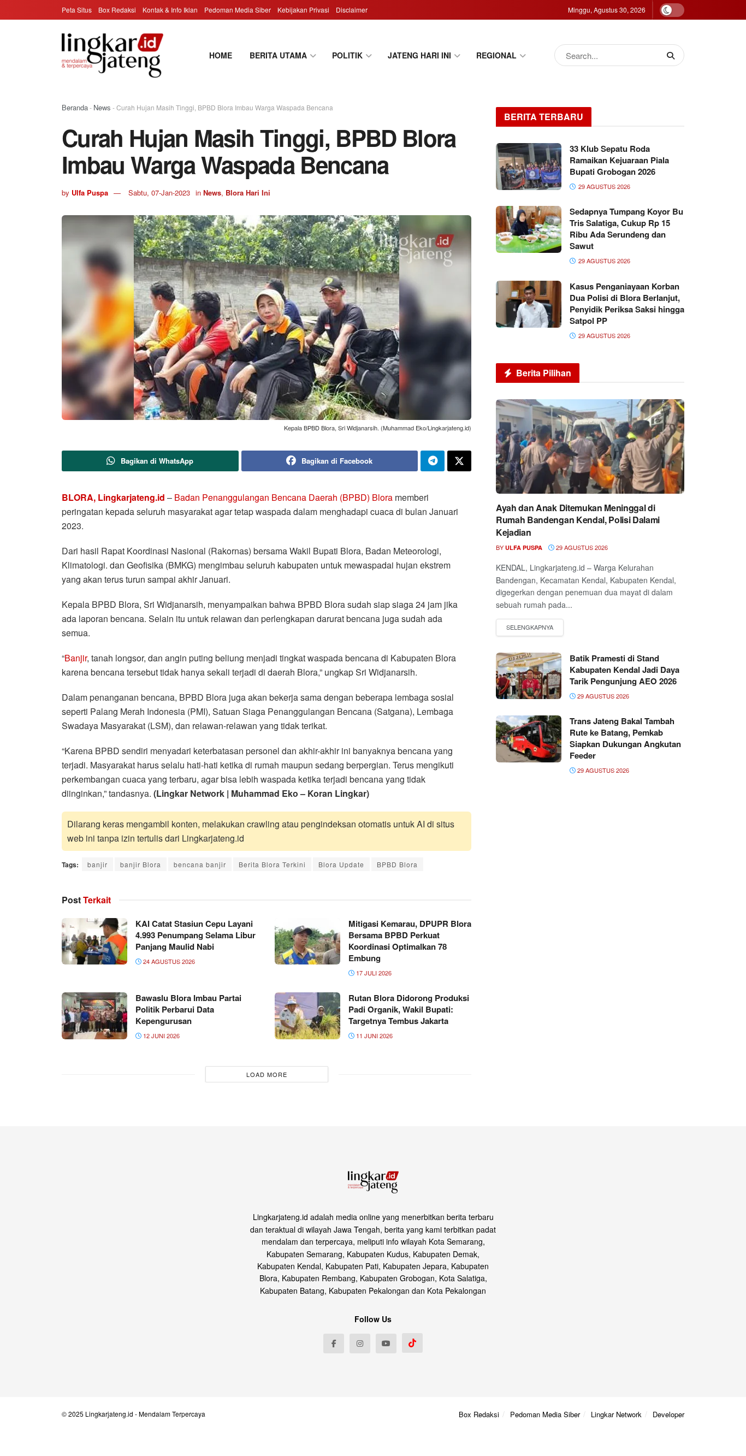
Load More (266, 1074)
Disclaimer (352, 9)
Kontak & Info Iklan (170, 9)
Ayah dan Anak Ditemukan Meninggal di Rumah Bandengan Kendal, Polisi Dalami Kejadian (578, 519)
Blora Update (341, 864)
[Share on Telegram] (433, 461)
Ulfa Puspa (90, 192)
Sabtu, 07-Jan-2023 (159, 192)
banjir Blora (140, 864)
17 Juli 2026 (373, 972)
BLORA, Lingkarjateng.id (113, 497)
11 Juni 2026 (373, 1035)
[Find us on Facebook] (333, 1343)
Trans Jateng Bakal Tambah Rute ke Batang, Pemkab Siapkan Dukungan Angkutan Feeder (625, 738)
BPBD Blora (397, 864)
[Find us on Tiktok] (412, 1343)
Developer (668, 1414)
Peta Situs (77, 9)
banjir (97, 864)
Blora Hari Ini (248, 192)
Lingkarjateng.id (109, 1413)
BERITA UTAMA (278, 55)
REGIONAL (496, 55)
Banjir (75, 658)
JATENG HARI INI (419, 55)
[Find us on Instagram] (360, 1343)
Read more (530, 627)
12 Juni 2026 (160, 1035)
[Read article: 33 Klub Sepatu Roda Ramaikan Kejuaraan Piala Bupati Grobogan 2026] (528, 166)
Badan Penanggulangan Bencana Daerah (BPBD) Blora (283, 497)
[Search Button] (672, 55)
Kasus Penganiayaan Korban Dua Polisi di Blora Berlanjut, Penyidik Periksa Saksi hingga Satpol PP (627, 303)
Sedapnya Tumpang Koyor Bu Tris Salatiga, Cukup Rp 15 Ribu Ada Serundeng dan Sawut (626, 228)
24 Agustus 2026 (168, 961)
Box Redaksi (117, 9)
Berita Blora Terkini (272, 864)
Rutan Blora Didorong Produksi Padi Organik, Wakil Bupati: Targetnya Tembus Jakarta (408, 1009)
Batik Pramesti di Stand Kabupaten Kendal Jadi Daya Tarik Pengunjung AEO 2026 (624, 669)
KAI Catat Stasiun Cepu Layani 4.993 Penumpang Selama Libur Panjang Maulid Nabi (195, 935)
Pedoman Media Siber (237, 9)
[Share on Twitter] (459, 461)
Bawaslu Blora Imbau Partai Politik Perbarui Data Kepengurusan (188, 1009)
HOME (220, 55)
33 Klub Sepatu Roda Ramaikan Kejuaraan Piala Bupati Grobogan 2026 (619, 160)
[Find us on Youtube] (386, 1343)
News (102, 107)
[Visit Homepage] (112, 55)
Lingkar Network (616, 1414)
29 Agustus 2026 (581, 547)
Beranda (75, 107)
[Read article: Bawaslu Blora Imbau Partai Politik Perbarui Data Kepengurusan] (94, 1015)
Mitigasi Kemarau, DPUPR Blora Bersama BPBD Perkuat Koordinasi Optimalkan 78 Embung (409, 941)
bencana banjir (200, 864)
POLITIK (347, 55)
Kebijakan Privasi (303, 9)
